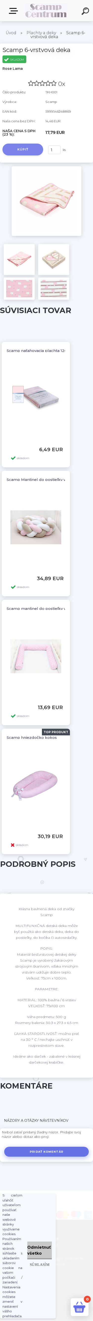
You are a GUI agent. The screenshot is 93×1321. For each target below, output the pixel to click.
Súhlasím (39, 1264)
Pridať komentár (46, 1151)
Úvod (11, 32)
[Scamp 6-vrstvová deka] (46, 168)
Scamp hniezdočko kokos (32, 737)
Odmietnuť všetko (39, 1250)
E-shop (14, 11)
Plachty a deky (41, 32)
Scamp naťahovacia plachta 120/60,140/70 (46, 350)
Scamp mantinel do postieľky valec (40, 608)
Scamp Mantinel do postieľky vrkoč (40, 479)
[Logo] (46, 10)
